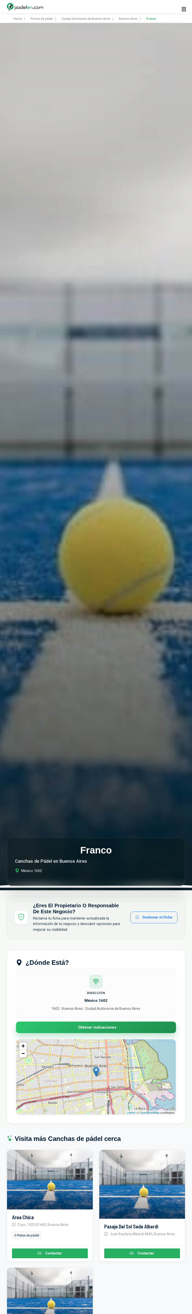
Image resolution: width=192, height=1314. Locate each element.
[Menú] (184, 9)
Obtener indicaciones (97, 1027)
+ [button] (23, 1046)
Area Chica (23, 1217)
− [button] (23, 1053)
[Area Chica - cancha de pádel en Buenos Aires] (50, 1179)
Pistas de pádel (41, 18)
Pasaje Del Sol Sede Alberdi (131, 1226)
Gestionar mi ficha (157, 917)
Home (18, 18)
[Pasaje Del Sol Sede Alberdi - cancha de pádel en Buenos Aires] (142, 1184)
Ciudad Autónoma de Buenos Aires (86, 18)
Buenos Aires (128, 18)
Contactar (53, 1253)
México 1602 (96, 1000)
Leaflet (131, 1112)
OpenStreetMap (149, 1112)
